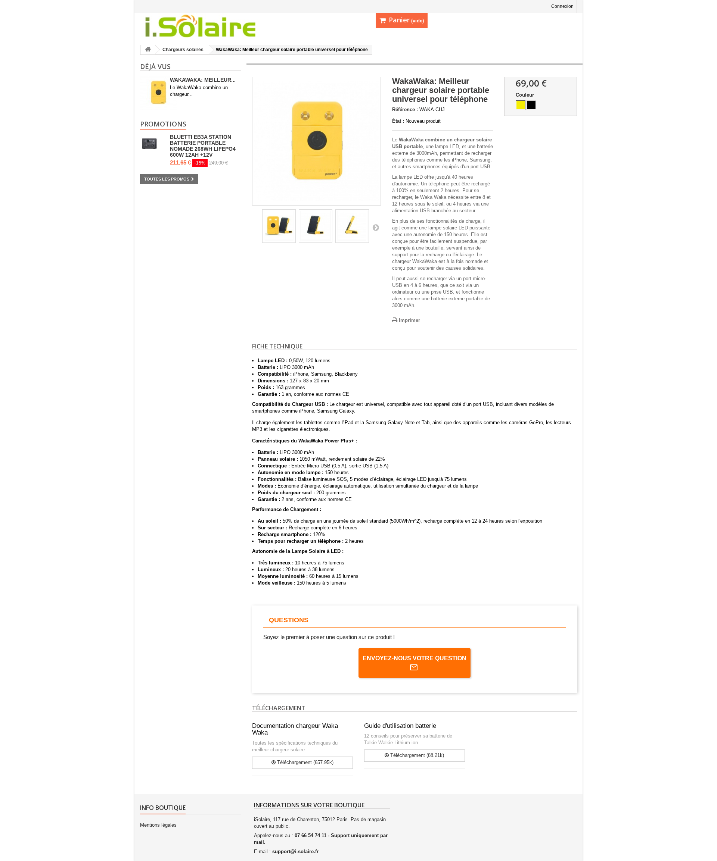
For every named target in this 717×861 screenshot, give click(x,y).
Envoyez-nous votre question (414, 658)
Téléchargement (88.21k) (416, 755)
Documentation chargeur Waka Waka (295, 729)
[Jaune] (520, 105)
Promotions (163, 123)
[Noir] (531, 105)
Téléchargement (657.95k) (304, 762)
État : (398, 121)
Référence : (405, 109)
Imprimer (409, 320)
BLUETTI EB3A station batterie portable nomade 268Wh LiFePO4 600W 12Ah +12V (203, 146)
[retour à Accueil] (148, 49)
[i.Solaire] (209, 26)
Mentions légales (158, 825)
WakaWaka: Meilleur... (203, 80)
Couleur (526, 95)
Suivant (375, 227)
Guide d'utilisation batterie (400, 725)
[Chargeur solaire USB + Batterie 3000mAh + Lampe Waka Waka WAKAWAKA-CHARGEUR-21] (279, 226)
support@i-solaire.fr (295, 851)
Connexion (562, 6)
